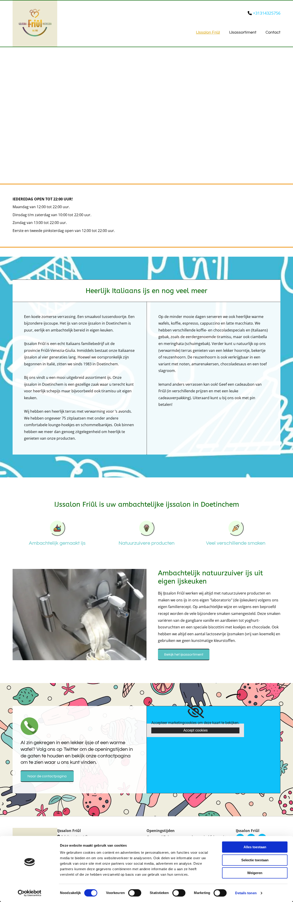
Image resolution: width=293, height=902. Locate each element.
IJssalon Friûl (208, 32)
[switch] (134, 893)
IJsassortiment (242, 32)
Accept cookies (195, 730)
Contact (273, 32)
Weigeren (254, 873)
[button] (183, 654)
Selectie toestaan (255, 860)
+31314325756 (266, 13)
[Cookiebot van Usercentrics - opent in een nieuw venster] (30, 893)
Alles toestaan (255, 847)
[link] (195, 711)
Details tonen (245, 893)
